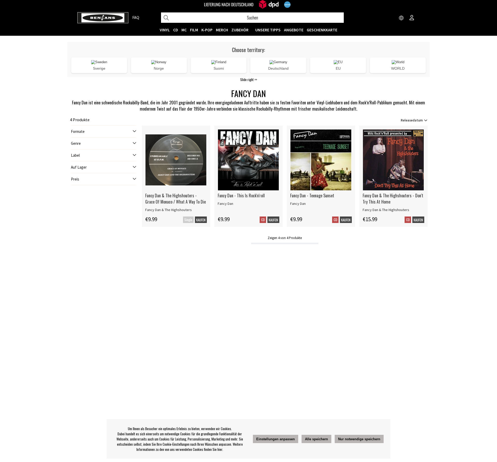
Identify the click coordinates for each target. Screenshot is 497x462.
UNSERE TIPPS (268, 29)
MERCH (222, 29)
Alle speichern (316, 439)
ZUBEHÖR (239, 29)
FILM (194, 29)
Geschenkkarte (322, 29)
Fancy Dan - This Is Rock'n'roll (241, 195)
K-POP (207, 29)
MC (184, 29)
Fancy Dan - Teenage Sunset (312, 195)
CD (175, 29)
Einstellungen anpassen (275, 439)
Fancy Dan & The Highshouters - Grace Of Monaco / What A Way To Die (175, 198)
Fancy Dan (225, 203)
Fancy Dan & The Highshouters (168, 209)
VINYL (165, 29)
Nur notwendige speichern (359, 439)
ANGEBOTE (293, 29)
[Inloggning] (412, 18)
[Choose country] (401, 18)
